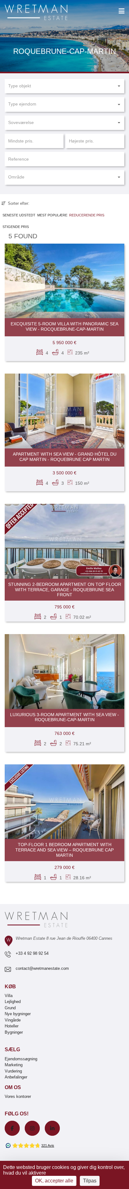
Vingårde (13, 1020)
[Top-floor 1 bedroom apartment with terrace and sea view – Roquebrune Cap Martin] (64, 801)
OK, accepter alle (54, 1180)
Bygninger (14, 1032)
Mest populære (52, 215)
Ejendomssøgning (21, 1059)
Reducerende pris (86, 215)
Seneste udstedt (19, 215)
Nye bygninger (18, 1013)
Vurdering (13, 1071)
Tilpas (89, 1180)
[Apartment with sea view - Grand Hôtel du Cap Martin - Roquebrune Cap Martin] (64, 411)
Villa (9, 995)
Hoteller (11, 1026)
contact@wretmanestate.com (42, 968)
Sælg (12, 1049)
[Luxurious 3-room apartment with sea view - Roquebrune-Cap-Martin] (64, 671)
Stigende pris (16, 227)
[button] (64, 86)
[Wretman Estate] (46, 12)
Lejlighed (13, 1001)
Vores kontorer (18, 1096)
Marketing (14, 1064)
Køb (10, 986)
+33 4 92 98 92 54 (32, 953)
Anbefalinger (16, 1077)
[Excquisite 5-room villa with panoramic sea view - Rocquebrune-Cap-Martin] (64, 281)
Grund (10, 1007)
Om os (13, 1087)
